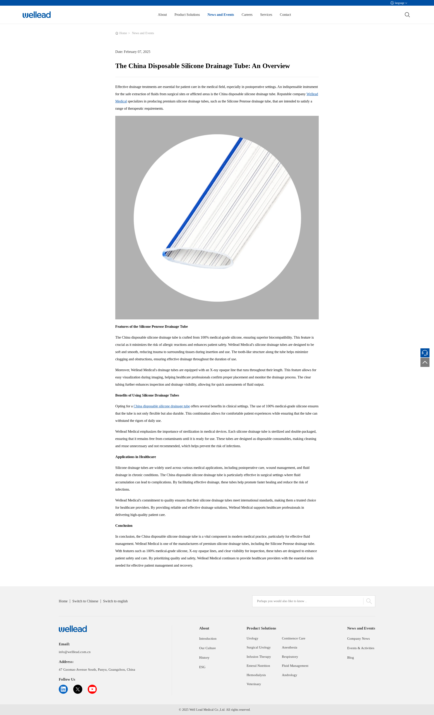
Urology (252, 638)
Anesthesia (289, 647)
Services (266, 15)
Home (123, 33)
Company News (358, 638)
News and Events (221, 15)
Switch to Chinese (85, 601)
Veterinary (254, 684)
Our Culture (207, 648)
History (204, 657)
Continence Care (293, 638)
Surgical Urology (259, 647)
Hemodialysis (256, 675)
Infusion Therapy (259, 656)
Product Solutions (187, 15)
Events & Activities (360, 648)
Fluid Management (295, 665)
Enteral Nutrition (258, 665)
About (162, 15)
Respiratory (290, 656)
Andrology (289, 675)
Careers (247, 15)
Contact (285, 15)
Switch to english (115, 601)
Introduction (208, 638)
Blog (350, 657)
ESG (202, 667)
